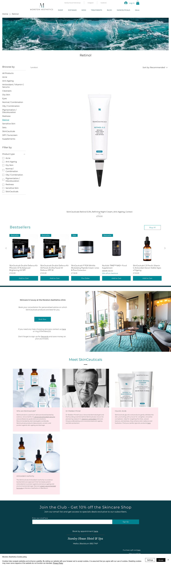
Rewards (45, 336)
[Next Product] (165, 248)
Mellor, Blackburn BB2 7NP (85, 543)
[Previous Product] (6, 248)
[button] (137, 3)
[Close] (168, 560)
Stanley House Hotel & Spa (85, 538)
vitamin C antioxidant (89, 419)
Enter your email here (40, 518)
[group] (85, 257)
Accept (160, 560)
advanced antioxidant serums (44, 417)
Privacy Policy (58, 563)
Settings (150, 560)
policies (138, 553)
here (64, 329)
